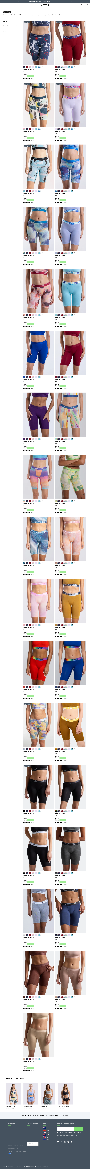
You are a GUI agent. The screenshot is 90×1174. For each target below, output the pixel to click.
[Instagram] (65, 1141)
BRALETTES (44, 1106)
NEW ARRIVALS (10, 1106)
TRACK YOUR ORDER (15, 1134)
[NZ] (44, 1135)
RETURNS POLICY (14, 1140)
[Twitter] (61, 1141)
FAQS (10, 1131)
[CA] (44, 1130)
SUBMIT (78, 1129)
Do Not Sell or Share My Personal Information (36, 1166)
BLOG (29, 1134)
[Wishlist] (85, 5)
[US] (44, 1132)
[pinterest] (68, 1142)
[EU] (44, 1139)
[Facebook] (58, 1142)
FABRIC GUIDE (32, 1140)
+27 (42, 67)
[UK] (44, 1137)
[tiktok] (72, 1142)
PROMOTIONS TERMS (16, 1146)
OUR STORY (31, 1128)
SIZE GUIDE (12, 1143)
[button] (3, 5)
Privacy (18, 1166)
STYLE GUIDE (32, 1137)
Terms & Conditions (8, 1166)
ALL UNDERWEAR (63, 1106)
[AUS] (44, 1128)
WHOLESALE (31, 1131)
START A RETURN (14, 1137)
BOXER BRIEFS (27, 1106)
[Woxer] (45, 5)
